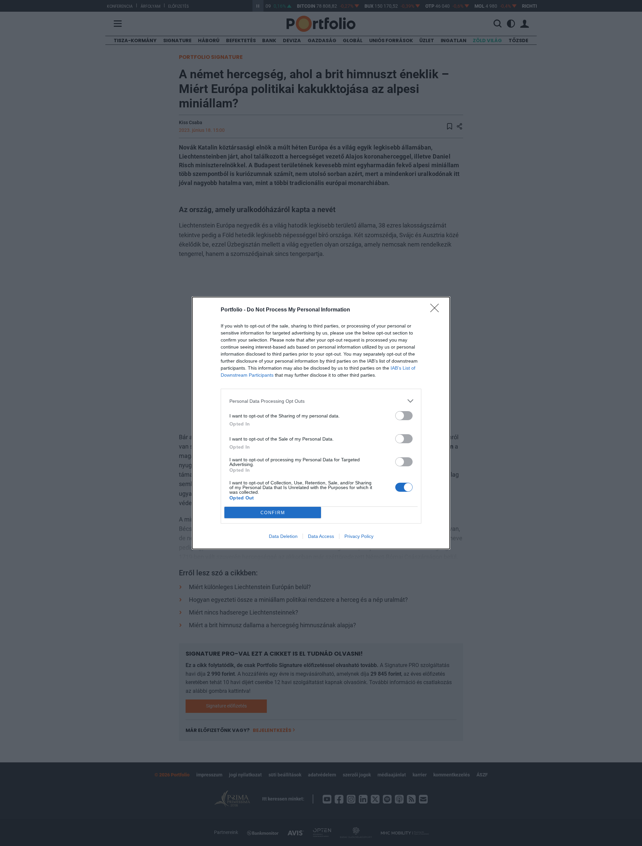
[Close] (436, 310)
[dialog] (321, 423)
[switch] (404, 415)
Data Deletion (283, 536)
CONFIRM (272, 512)
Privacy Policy (358, 536)
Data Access (321, 536)
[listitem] (321, 400)
